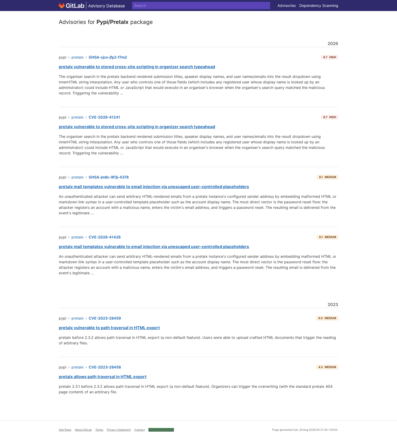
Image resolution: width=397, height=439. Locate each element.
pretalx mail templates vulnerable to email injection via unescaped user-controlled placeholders (154, 186)
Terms (99, 429)
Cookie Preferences (161, 429)
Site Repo (65, 429)
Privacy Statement (119, 429)
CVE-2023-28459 (105, 318)
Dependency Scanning (318, 5)
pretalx (77, 57)
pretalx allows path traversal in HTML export (103, 376)
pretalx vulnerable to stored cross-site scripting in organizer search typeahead (137, 66)
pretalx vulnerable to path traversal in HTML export (109, 327)
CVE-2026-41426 (105, 237)
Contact (139, 429)
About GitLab (83, 429)
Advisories (287, 5)
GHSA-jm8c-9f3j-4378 (109, 177)
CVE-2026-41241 (104, 117)
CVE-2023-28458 (105, 367)
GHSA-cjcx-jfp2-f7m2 (108, 57)
